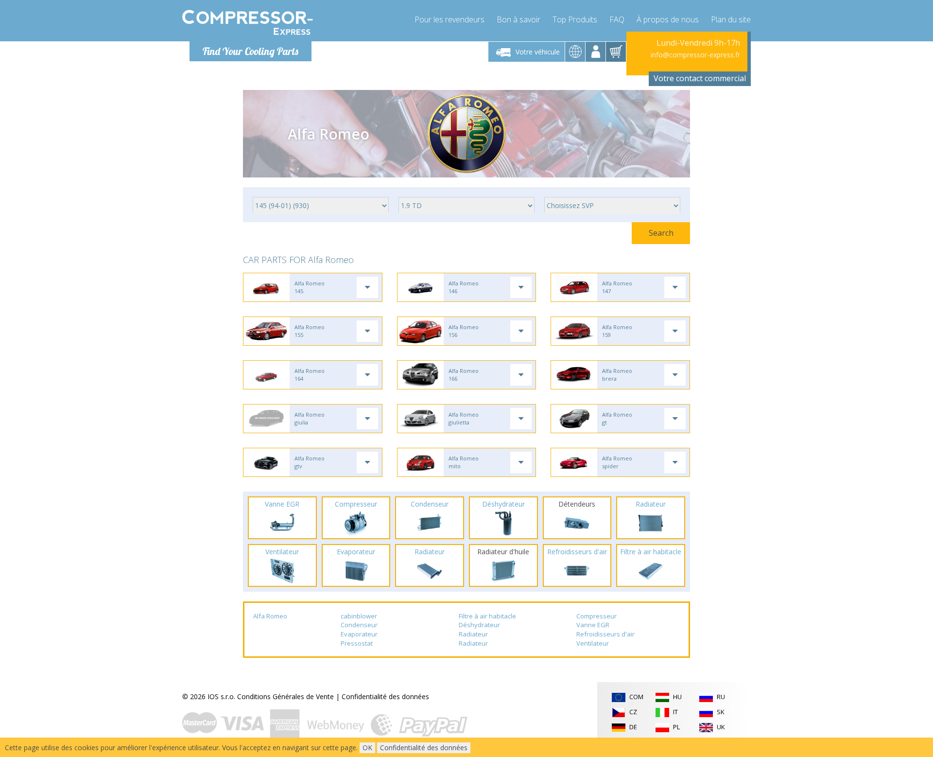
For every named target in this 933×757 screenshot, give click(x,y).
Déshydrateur (479, 624)
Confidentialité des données (385, 696)
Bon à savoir (518, 19)
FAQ (616, 19)
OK (367, 747)
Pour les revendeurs (449, 19)
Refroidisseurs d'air (605, 634)
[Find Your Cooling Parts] (247, 22)
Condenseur (359, 624)
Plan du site (731, 19)
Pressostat (357, 643)
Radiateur (473, 634)
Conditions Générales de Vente (285, 696)
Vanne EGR (592, 624)
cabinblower (359, 616)
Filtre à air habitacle (487, 616)
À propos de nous (668, 19)
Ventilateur (592, 643)
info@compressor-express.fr (695, 54)
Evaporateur (359, 634)
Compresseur (596, 616)
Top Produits (575, 19)
